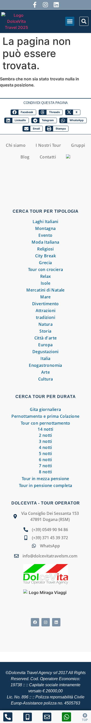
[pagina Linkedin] (56, 622)
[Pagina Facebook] (34, 4)
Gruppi (78, 145)
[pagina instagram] (45, 4)
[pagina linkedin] (56, 4)
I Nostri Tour (48, 145)
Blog (25, 157)
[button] (69, 21)
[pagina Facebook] (35, 622)
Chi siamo (16, 145)
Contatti (48, 157)
